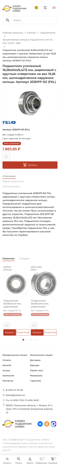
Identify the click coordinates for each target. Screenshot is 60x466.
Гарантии (35, 380)
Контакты (7, 380)
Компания (8, 375)
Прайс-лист (36, 370)
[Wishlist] (6, 157)
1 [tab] (23, 340)
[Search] (8, 20)
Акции (6, 370)
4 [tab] (31, 340)
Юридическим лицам (14, 355)
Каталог (6, 365)
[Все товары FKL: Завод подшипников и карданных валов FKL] (9, 122)
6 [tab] (37, 340)
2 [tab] (26, 340)
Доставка (35, 360)
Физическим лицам (41, 355)
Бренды (34, 365)
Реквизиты (36, 375)
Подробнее (23, 332)
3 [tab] (29, 340)
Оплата (6, 360)
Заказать (9, 332)
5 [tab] (34, 340)
